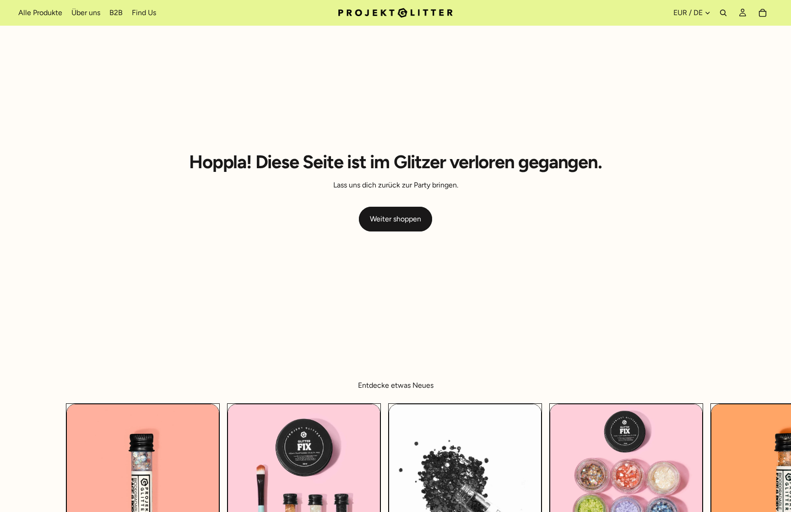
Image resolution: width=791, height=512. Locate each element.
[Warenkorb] (763, 13)
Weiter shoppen (395, 219)
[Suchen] (723, 13)
